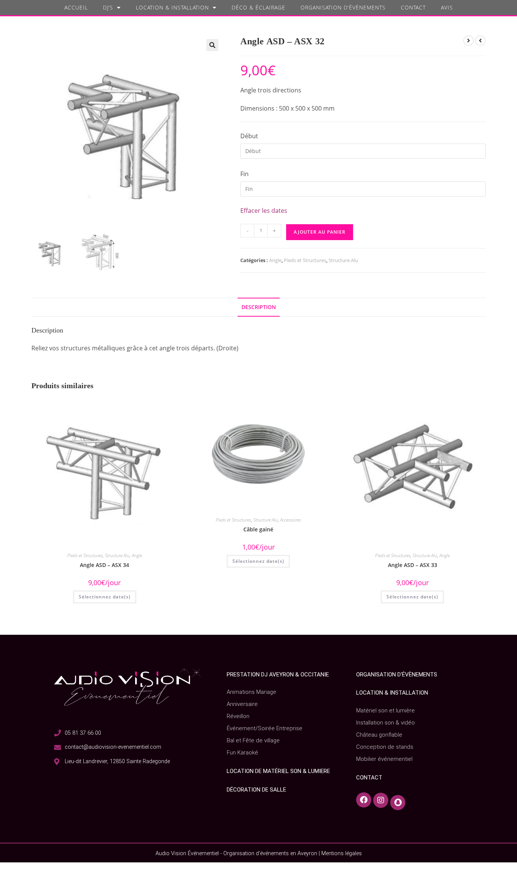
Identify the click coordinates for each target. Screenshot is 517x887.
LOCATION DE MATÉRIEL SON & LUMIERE (278, 771)
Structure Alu (343, 260)
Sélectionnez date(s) (105, 596)
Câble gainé (258, 529)
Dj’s (108, 7)
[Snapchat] (397, 799)
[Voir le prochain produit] (480, 40)
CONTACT (369, 777)
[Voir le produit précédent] (468, 40)
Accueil (76, 7)
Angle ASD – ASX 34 (104, 564)
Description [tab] (258, 307)
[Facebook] (363, 799)
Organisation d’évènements (343, 7)
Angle (275, 260)
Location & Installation (172, 7)
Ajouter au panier (320, 232)
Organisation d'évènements (396, 674)
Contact (413, 7)
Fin (244, 174)
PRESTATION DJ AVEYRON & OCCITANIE (278, 674)
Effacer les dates (263, 210)
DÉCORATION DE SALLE (256, 789)
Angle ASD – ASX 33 (412, 564)
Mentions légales (341, 853)
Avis (447, 7)
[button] (212, 45)
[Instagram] (380, 799)
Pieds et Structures (305, 260)
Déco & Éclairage (258, 7)
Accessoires (290, 520)
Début (249, 136)
